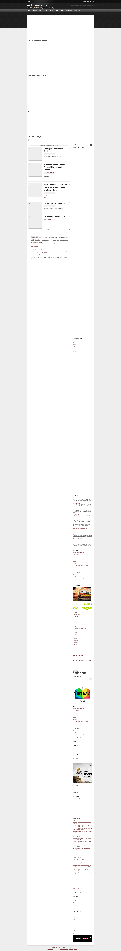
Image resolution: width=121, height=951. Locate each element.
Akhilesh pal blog (77, 614)
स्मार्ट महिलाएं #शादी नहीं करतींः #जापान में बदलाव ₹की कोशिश (81, 565)
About (74, 915)
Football (74, 898)
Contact (74, 919)
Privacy (74, 917)
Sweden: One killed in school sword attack (80, 886)
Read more (45, 158)
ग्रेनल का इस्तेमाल (75, 558)
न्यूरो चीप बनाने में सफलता (76, 534)
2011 (75, 649)
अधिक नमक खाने (75, 554)
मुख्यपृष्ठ (48, 229)
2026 (75, 625)
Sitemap (74, 921)
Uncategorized (77, 10)
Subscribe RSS (89, 1)
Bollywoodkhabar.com (64, 949)
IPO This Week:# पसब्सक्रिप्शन (77, 578)
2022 (75, 644)
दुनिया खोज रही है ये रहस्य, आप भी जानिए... (37, 249)
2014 (75, 648)
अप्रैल (76, 632)
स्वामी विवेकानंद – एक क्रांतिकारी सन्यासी (36, 242)
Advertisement (69, 10)
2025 (75, 638)
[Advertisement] (60, 29)
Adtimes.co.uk (71, 949)
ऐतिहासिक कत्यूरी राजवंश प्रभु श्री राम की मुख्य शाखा (38, 255)
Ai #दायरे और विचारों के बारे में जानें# (78, 568)
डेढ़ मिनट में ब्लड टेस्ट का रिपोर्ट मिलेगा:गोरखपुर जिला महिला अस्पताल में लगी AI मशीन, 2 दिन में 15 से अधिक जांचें (82, 863)
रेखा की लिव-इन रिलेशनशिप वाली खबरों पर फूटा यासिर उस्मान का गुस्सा (82, 831)
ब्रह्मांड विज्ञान (74, 561)
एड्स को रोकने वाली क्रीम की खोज (77, 538)
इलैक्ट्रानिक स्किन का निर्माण (76, 542)
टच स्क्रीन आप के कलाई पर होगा (35, 236)
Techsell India (76, 616)
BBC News (74, 570)
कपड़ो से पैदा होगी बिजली (34, 246)
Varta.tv (75, 949)
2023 (75, 642)
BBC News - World (76, 572)
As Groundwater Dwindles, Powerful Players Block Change (54, 167)
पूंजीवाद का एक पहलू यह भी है (35, 239)
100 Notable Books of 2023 (54, 216)
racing (74, 904)
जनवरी (76, 636)
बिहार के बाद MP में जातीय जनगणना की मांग (79, 820)
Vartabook (76, 618)
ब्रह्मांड (74, 559)
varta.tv (40, 10)
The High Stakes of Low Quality (53, 149)
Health (57, 10)
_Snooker (74, 900)
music (62, 10)
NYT (53, 154)
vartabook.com (37, 5)
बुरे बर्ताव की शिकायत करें (78, 655)
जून (75, 626)
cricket (74, 907)
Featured (51, 10)
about (31, 114)
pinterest (74, 346)
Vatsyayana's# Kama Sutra (77, 581)
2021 (75, 646)
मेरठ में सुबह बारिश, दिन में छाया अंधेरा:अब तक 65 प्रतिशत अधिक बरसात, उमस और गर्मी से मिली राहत (82, 870)
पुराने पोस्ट (69, 229)
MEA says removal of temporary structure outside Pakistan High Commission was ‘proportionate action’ (82, 849)
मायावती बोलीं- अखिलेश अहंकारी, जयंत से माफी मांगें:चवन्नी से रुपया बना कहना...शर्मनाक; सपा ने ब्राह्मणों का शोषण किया (82, 860)
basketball (74, 906)
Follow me (83, 1)
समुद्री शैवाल (74, 563)
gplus (74, 348)
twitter (74, 342)
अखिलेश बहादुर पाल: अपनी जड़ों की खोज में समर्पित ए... (82, 630)
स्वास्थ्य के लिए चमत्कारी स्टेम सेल (77, 567)
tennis (74, 902)
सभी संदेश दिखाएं (55, 145)
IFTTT (51, 154)
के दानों (74, 556)
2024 (75, 640)
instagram (74, 344)
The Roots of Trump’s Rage (54, 203)
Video (46, 10)
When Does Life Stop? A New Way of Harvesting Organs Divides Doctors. (55, 187)
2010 (75, 651)
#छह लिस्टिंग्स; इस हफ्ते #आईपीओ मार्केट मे (78, 552)
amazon (74, 340)
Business (35, 10)
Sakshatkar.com (69, 947)
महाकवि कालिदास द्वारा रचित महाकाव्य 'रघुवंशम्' (81, 628)
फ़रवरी (76, 634)
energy (74, 574)
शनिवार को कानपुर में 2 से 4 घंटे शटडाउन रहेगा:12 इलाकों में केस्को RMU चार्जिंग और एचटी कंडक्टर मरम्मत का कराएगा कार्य (82, 873)
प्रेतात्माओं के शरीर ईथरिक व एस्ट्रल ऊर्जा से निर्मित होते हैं (39, 252)
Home (29, 1)
